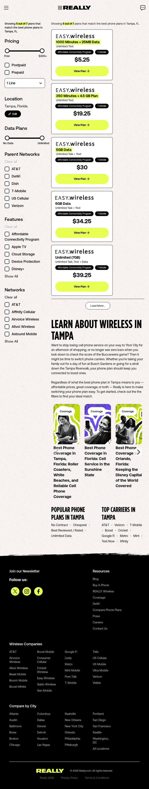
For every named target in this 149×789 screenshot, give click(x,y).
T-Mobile (136, 525)
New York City (74, 726)
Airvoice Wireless (14, 659)
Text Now (108, 541)
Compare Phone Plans (107, 610)
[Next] (138, 452)
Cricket (123, 530)
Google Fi (108, 535)
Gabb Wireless (46, 684)
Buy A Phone (101, 585)
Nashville (70, 713)
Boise (12, 732)
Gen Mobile (44, 690)
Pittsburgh (71, 744)
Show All (11, 276)
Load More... (97, 305)
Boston (13, 738)
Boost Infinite (17, 686)
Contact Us (100, 628)
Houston (42, 738)
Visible (97, 682)
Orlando (70, 732)
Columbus (43, 713)
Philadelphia (72, 738)
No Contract (59, 525)
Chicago (14, 744)
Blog (96, 579)
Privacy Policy (69, 777)
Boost (109, 530)
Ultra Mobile (100, 670)
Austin (13, 720)
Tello (96, 651)
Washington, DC (101, 740)
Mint (136, 535)
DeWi (96, 603)
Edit (14, 113)
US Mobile (99, 664)
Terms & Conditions (97, 777)
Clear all (11, 161)
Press (96, 616)
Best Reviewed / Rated (67, 530)
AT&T (105, 525)
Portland (98, 713)
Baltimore (15, 726)
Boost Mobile (45, 651)
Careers (98, 622)
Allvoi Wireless (18, 668)
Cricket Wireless (42, 670)
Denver (41, 726)
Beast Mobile (17, 674)
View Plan (80, 71)
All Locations (101, 748)
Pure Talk (71, 676)
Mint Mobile (72, 670)
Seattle (97, 732)
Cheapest (80, 525)
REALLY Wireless (103, 591)
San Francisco (102, 726)
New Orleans (73, 720)
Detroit (41, 732)
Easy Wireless (46, 678)
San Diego (99, 720)
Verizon (119, 525)
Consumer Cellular (43, 659)
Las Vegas (43, 744)
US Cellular (100, 658)
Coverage (99, 597)
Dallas (41, 720)
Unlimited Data (61, 535)
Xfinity (124, 541)
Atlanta (13, 713)
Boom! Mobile (18, 680)
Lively (68, 658)
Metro (124, 535)
